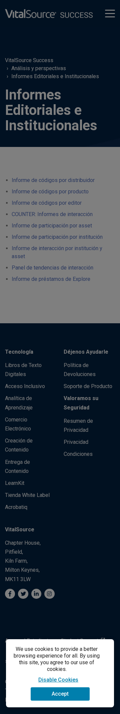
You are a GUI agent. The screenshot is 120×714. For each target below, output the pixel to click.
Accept (60, 694)
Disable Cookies (58, 680)
